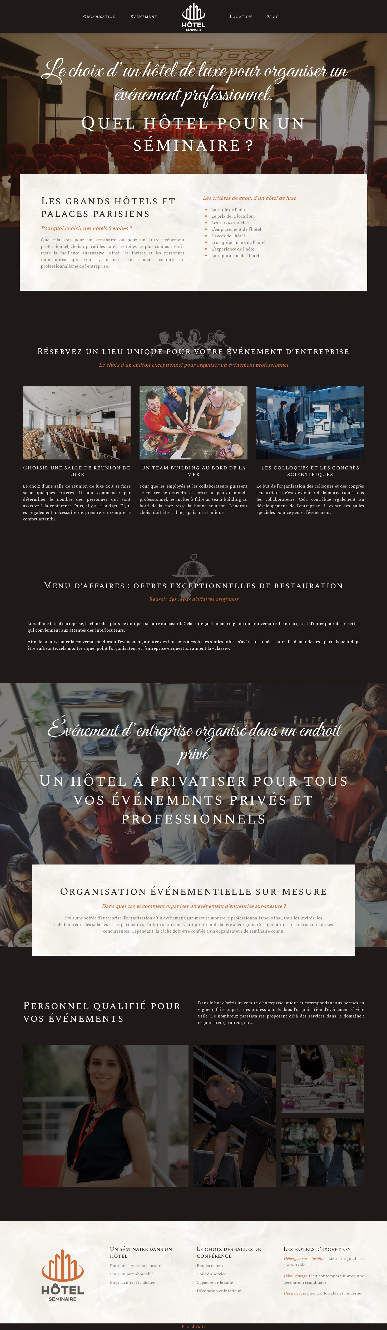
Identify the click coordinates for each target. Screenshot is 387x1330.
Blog (273, 17)
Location (241, 17)
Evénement (144, 17)
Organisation (99, 17)
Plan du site (194, 1326)
